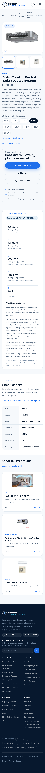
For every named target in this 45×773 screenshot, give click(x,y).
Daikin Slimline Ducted (30, 15)
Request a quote (21, 165)
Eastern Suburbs (9, 743)
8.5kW (33, 121)
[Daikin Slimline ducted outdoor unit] (22, 62)
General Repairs (8, 672)
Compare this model (12, 143)
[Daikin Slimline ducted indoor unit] (8, 62)
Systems (13, 15)
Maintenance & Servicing (8, 667)
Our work (27, 705)
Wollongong (20, 748)
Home (4, 15)
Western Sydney (22, 739)
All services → (7, 691)
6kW (14, 121)
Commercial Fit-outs (10, 684)
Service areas (29, 717)
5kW (6, 121)
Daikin (4, 73)
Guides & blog (7, 709)
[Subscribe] (36, 650)
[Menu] (40, 4)
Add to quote (24, 173)
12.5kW (16, 127)
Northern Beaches (24, 743)
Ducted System (21, 15)
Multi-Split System (31, 666)
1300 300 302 (24, 180)
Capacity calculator (9, 701)
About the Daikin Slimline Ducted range (19, 400)
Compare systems (9, 705)
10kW (6, 127)
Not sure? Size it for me (14, 138)
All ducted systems (11, 466)
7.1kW (23, 121)
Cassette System (30, 673)
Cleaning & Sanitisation (11, 680)
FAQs (4, 713)
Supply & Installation (10, 662)
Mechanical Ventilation (11, 687)
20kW (6, 133)
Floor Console (29, 681)
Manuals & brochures (10, 717)
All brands (6, 721)
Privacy (4, 761)
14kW (26, 127)
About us (27, 701)
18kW (36, 127)
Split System (28, 662)
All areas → (32, 748)
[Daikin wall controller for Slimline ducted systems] (36, 62)
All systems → (29, 685)
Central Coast (8, 748)
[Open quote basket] (33, 4)
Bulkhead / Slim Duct (32, 677)
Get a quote (28, 713)
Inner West (37, 743)
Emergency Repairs (9, 676)
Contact (27, 709)
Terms (11, 761)
